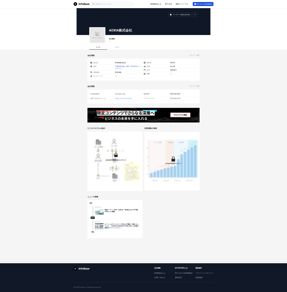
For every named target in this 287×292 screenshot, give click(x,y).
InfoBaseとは (155, 4)
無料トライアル (182, 4)
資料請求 (178, 277)
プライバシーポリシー (204, 273)
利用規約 (199, 277)
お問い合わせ (159, 277)
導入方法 (168, 4)
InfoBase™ (83, 287)
